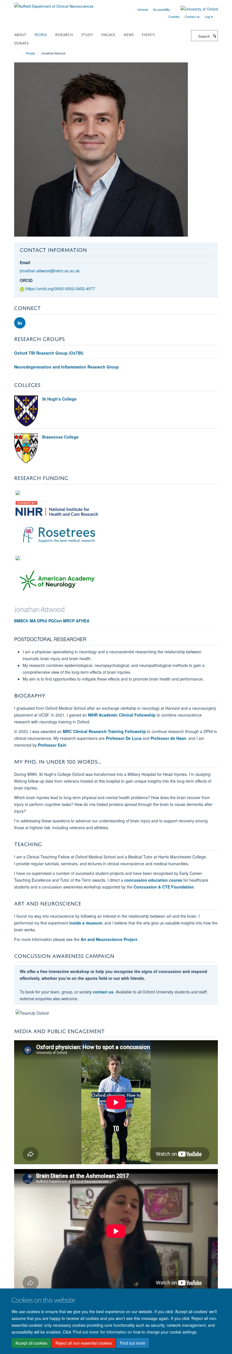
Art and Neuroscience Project (109, 939)
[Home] (19, 53)
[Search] (214, 36)
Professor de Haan (168, 738)
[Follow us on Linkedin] (19, 323)
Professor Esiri (52, 745)
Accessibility (161, 9)
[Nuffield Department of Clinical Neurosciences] (54, 4)
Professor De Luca (123, 738)
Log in (209, 16)
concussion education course (153, 880)
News (129, 34)
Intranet (143, 9)
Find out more (132, 1343)
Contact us (192, 16)
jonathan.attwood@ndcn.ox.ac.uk (50, 270)
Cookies (174, 16)
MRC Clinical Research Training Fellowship (104, 731)
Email (25, 262)
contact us (103, 992)
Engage (108, 34)
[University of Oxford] (195, 9)
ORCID (26, 280)
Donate (21, 42)
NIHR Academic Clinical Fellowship (122, 715)
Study (87, 34)
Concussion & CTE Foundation (164, 887)
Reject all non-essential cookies (83, 1343)
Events (148, 34)
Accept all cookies (31, 1343)
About (20, 34)
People (41, 34)
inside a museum (85, 923)
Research (64, 34)
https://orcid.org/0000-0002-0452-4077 (60, 288)
